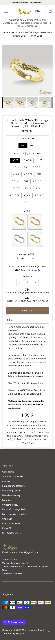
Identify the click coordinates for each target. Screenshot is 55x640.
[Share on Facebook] (23, 415)
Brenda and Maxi (11, 523)
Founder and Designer (13, 486)
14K (23, 145)
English (7, 594)
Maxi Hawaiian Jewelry (34, 630)
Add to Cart (27, 310)
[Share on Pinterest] (32, 415)
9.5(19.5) (39, 195)
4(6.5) (16, 174)
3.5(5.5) (37, 167)
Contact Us (8, 471)
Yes (23, 258)
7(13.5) (16, 188)
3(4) (26, 167)
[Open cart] (50, 11)
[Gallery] (27, 77)
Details (9, 320)
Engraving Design (11, 490)
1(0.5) (15, 160)
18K (32, 145)
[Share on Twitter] (27, 415)
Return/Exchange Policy (14, 509)
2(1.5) (39, 160)
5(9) (39, 174)
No (33, 258)
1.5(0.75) (27, 160)
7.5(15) (28, 188)
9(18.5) (27, 195)
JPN (37, 11)
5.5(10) (15, 181)
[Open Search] (44, 11)
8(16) (38, 188)
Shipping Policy (10, 504)
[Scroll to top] (49, 632)
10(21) (27, 202)
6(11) (26, 181)
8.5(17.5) (14, 195)
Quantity (27, 276)
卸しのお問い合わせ (12, 533)
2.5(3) (16, 167)
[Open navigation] (8, 11)
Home (5, 32)
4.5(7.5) (28, 174)
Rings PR (6, 528)
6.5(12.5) (37, 181)
